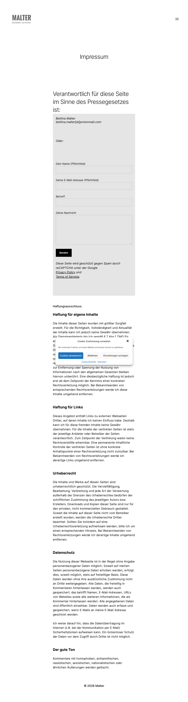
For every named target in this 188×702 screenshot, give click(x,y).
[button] (128, 341)
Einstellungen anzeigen (115, 355)
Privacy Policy (65, 272)
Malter (99, 686)
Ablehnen (93, 355)
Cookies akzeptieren (71, 355)
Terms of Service (67, 276)
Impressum (102, 361)
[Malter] (88, 19)
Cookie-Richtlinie (89, 361)
